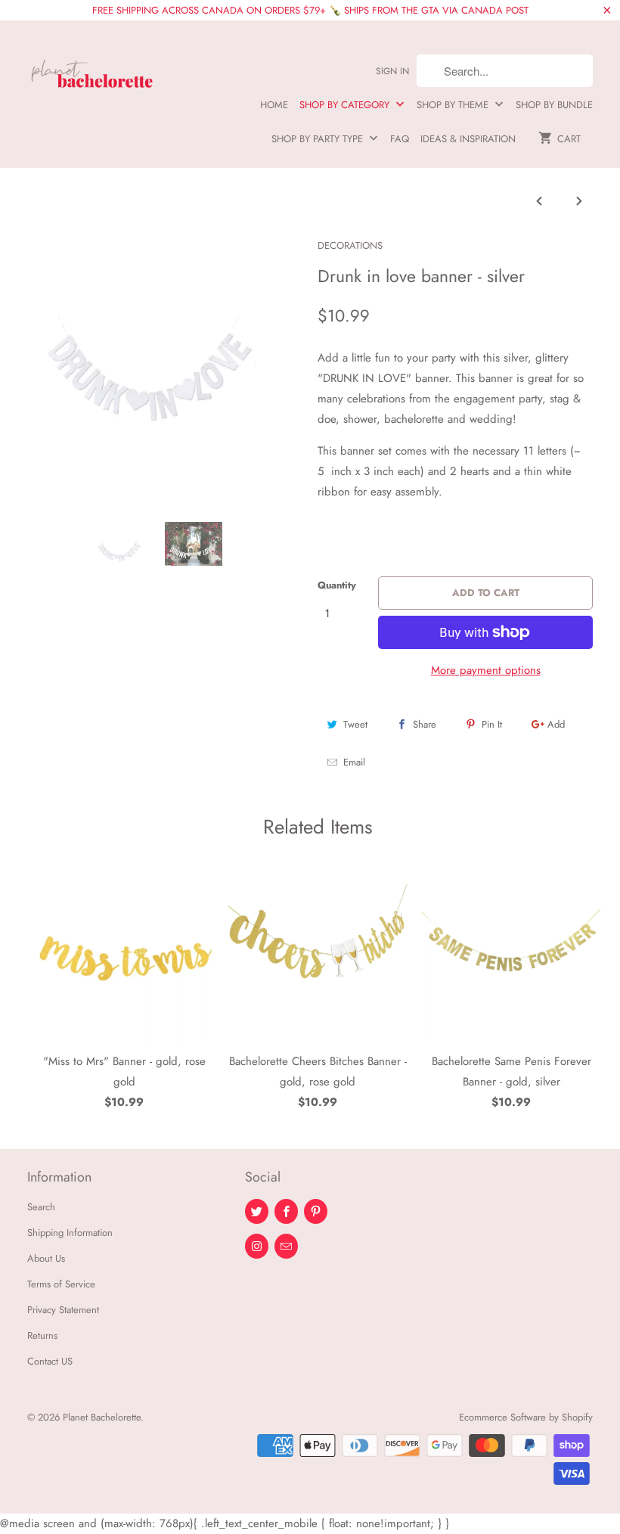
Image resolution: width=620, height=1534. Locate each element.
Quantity (337, 585)
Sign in (392, 71)
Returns (42, 1335)
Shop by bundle (554, 105)
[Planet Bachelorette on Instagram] (256, 1246)
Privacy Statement (63, 1310)
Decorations (350, 245)
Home (274, 105)
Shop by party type (318, 139)
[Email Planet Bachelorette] (286, 1246)
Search (41, 1207)
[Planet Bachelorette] (92, 67)
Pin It (492, 724)
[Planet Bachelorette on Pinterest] (315, 1211)
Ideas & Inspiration (468, 139)
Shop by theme (454, 105)
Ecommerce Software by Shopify (526, 1417)
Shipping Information (70, 1232)
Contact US (50, 1361)
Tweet (355, 724)
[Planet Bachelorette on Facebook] (286, 1211)
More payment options (486, 670)
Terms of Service (61, 1284)
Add (556, 724)
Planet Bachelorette (102, 1417)
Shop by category (345, 105)
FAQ (399, 139)
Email (354, 762)
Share (424, 724)
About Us (46, 1258)
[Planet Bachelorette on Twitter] (256, 1211)
